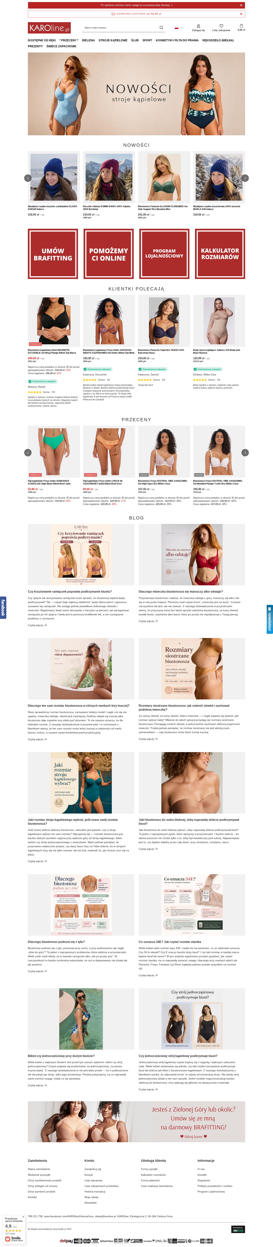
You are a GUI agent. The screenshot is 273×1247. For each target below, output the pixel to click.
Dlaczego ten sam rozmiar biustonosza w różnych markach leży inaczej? (78, 705)
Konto (89, 1161)
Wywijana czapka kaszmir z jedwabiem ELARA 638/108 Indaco (52, 208)
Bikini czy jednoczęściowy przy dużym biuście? (61, 1056)
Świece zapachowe (61, 46)
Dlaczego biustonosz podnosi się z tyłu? (56, 941)
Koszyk (88, 1174)
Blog (136, 518)
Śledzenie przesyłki (39, 1174)
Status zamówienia (39, 1169)
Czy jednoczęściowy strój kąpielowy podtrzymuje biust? (178, 1056)
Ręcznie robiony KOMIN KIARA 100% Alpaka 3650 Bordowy (106, 208)
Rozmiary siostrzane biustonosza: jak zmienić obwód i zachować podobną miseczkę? (184, 707)
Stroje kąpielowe (113, 40)
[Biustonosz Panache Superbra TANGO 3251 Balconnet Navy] (164, 321)
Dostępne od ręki (42, 40)
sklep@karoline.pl (105, 1216)
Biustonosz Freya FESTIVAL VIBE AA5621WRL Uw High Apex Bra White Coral (162, 482)
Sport (147, 40)
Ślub (135, 40)
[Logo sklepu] (49, 28)
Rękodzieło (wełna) (218, 40)
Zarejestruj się (92, 1169)
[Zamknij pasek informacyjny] (241, 14)
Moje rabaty (91, 1197)
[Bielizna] (109, 254)
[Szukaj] (161, 28)
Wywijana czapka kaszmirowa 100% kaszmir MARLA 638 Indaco (216, 208)
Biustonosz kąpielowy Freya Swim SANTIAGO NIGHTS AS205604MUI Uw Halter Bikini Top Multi (108, 351)
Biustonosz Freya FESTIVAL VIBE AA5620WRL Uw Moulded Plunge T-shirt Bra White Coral (218, 482)
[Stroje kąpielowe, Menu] (129, 40)
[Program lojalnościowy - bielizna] (164, 254)
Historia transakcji (94, 1191)
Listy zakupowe (93, 1180)
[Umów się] (53, 254)
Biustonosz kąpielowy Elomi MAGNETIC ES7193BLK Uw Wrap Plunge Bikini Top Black (52, 351)
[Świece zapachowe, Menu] (78, 46)
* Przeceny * (68, 40)
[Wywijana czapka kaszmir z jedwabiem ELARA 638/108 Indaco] (54, 177)
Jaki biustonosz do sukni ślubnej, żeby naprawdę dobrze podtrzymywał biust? (189, 821)
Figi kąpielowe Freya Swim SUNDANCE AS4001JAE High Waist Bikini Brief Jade (49, 482)
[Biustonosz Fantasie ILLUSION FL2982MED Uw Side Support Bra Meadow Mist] (164, 177)
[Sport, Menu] (154, 40)
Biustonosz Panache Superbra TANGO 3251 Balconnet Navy (161, 351)
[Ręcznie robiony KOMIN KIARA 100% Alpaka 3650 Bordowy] (109, 177)
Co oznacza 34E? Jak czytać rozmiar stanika (170, 941)
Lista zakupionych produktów (101, 1185)
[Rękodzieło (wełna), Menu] (235, 40)
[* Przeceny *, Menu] (80, 40)
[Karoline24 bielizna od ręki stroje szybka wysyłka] (136, 93)
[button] (245, 94)
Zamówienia (37, 1161)
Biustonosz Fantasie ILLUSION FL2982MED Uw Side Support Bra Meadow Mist (163, 208)
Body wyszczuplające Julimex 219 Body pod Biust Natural (216, 351)
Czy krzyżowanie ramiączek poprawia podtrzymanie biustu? (70, 591)
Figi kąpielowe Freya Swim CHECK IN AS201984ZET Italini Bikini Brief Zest (102, 482)
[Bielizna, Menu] (97, 40)
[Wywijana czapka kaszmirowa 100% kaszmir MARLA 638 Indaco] (219, 177)
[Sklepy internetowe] (238, 1229)
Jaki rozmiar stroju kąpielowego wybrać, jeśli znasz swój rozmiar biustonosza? (73, 821)
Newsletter (90, 1202)
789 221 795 (35, 1216)
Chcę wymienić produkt (41, 1191)
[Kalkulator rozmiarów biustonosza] (220, 254)
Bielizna (88, 40)
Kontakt (32, 1197)
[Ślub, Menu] (141, 40)
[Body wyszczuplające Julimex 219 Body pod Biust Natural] (219, 321)
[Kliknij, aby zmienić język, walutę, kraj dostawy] (178, 27)
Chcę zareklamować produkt (44, 1180)
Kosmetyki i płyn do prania (177, 40)
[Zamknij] (241, 5)
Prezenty (35, 46)
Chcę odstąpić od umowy (42, 1185)
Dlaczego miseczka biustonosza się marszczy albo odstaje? (181, 591)
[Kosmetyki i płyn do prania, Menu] (201, 40)
